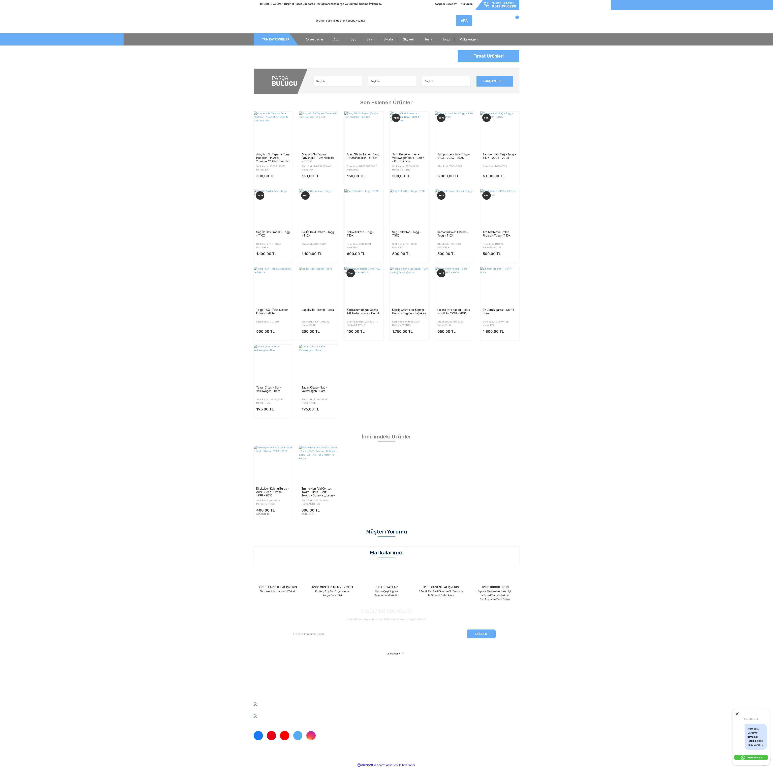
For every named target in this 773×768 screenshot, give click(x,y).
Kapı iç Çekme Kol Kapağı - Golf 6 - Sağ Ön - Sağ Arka (409, 311)
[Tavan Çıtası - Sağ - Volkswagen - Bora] (318, 364)
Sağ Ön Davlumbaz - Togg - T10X (273, 234)
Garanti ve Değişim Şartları (423, 673)
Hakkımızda (261, 666)
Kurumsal (467, 3)
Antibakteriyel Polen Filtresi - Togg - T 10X (497, 234)
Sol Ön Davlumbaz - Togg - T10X (318, 234)
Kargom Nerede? (446, 3)
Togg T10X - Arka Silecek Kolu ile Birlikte (272, 311)
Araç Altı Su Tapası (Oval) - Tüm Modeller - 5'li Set (363, 156)
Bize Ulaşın (328, 686)
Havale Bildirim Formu (420, 686)
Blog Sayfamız (262, 693)
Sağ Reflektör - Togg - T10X (406, 234)
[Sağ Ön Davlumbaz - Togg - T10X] (273, 208)
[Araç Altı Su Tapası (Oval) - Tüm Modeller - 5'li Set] (363, 131)
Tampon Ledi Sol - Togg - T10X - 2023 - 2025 (453, 156)
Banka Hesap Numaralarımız (271, 686)
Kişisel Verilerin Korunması (423, 679)
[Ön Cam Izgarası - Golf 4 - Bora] (499, 286)
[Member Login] (490, 21)
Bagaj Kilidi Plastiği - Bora (318, 310)
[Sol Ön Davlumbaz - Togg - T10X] (318, 208)
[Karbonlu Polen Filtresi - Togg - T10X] (454, 208)
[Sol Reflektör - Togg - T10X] (363, 208)
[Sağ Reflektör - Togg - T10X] (409, 208)
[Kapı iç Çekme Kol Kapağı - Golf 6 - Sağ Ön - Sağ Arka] (409, 286)
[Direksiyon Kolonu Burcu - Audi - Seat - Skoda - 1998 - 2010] (273, 465)
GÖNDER (481, 634)
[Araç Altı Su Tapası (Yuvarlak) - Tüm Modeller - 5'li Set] (318, 131)
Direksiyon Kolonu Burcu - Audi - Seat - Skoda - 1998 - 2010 (272, 492)
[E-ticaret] (386, 765)
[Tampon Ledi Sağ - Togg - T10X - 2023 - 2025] (499, 131)
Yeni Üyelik (328, 666)
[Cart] (512, 21)
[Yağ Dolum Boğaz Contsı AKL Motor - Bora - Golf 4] (363, 286)
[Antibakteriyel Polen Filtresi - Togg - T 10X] (499, 208)
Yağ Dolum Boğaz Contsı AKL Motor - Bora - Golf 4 (363, 311)
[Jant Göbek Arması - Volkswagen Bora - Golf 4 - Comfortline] (409, 131)
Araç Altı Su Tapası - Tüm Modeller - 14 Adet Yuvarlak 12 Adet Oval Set (273, 158)
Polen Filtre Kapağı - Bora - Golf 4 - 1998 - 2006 (453, 311)
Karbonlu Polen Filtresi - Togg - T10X (452, 234)
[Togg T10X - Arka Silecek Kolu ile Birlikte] (273, 286)
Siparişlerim (261, 679)
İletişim (258, 673)
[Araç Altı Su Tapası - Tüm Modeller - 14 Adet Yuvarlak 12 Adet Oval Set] (273, 131)
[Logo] (272, 20)
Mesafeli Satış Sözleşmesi (423, 666)
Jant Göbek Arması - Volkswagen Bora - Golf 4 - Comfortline (408, 158)
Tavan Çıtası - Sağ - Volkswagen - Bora (314, 389)
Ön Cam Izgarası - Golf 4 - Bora (499, 311)
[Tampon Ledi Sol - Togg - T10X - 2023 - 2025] (454, 131)
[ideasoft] (365, 765)
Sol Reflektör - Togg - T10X (361, 234)
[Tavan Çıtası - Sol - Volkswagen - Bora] (273, 364)
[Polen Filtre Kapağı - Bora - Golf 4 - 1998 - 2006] (454, 286)
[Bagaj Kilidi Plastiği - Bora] (318, 286)
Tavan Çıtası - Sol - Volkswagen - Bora (268, 389)
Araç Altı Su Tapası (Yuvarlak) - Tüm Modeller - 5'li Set (318, 158)
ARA (464, 21)
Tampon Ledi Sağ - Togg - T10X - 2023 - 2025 (499, 156)
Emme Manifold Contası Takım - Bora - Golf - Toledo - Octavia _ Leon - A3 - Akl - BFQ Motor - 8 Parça (318, 492)
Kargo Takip (329, 679)
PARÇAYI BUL (492, 81)
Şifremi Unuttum (332, 673)
